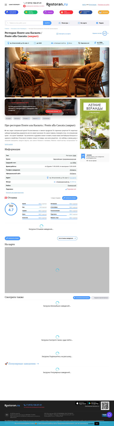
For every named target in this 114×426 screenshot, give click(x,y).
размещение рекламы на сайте (35, 6)
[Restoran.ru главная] (57, 5)
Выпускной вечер (85, 12)
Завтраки (103, 12)
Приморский (72, 185)
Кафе (74, 155)
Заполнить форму (52, 111)
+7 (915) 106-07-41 (34, 405)
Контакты (17, 118)
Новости (36, 118)
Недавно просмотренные (101, 297)
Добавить (73, 170)
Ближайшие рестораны (82, 297)
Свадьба (48, 12)
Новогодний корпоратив (11, 12)
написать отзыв (13, 238)
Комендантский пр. (63, 182)
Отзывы (26, 118)
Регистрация (92, 4)
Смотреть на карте (65, 34)
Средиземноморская (69, 159)
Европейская (57, 159)
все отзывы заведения (66, 238)
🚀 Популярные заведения (20, 363)
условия (91, 423)
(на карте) (73, 178)
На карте (84, 23)
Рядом (101, 23)
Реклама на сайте (103, 5)
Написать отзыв (70, 198)
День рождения (65, 12)
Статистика (46, 118)
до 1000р (73, 163)
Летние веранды (29, 12)
